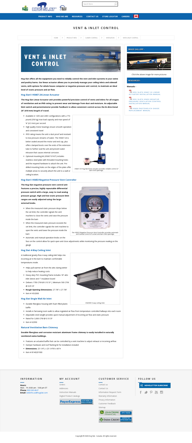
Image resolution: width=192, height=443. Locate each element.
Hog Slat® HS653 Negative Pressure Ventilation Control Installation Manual (145, 101)
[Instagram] (161, 392)
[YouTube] (156, 392)
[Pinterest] (151, 392)
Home (56, 38)
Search (116, 4)
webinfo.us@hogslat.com (37, 392)
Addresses (63, 388)
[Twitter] (146, 392)
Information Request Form (110, 392)
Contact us (103, 384)
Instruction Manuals (67, 392)
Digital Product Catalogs (69, 396)
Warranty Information (108, 396)
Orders (62, 384)
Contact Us (103, 388)
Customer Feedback (107, 403)
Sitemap (102, 407)
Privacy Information (107, 400)
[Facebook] (140, 392)
